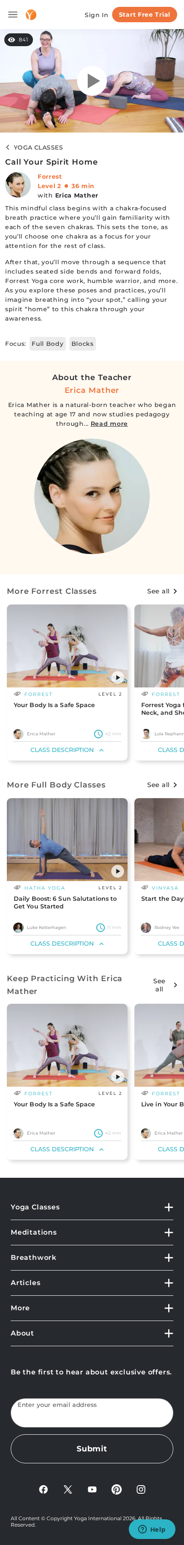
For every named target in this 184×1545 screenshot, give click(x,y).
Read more (109, 424)
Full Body (47, 344)
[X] (67, 1489)
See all (158, 591)
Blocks (82, 344)
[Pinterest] (116, 1489)
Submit (92, 1449)
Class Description (62, 750)
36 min (83, 186)
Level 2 (49, 186)
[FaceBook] (43, 1489)
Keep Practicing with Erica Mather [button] (64, 985)
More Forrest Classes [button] (52, 591)
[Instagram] (141, 1489)
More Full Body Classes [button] (56, 785)
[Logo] (31, 14)
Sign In (97, 15)
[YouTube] (92, 1489)
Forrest (50, 176)
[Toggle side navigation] (13, 15)
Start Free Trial (144, 14)
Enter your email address (57, 1405)
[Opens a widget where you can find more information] (151, 1530)
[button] (117, 677)
